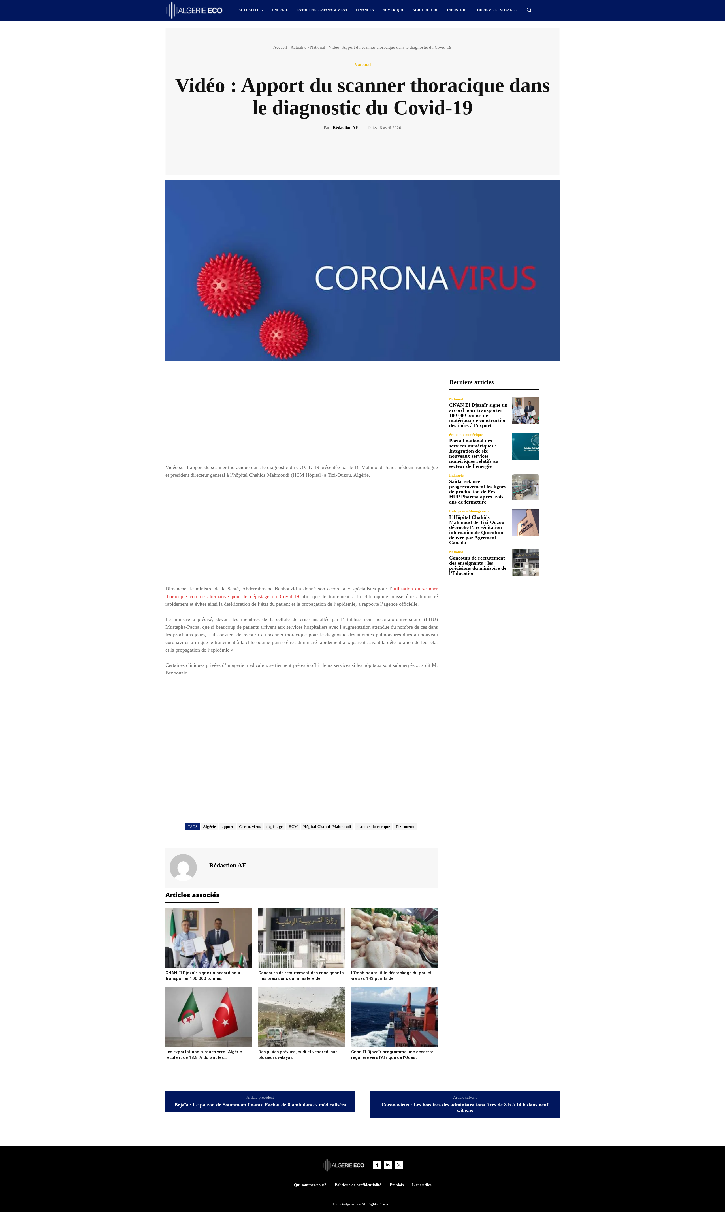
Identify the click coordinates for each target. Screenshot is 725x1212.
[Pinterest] (369, 150)
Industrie (456, 475)
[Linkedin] (388, 1165)
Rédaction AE (345, 127)
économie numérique (466, 434)
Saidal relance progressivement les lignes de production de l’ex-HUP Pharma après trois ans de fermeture (477, 492)
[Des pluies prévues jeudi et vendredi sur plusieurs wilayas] (301, 1017)
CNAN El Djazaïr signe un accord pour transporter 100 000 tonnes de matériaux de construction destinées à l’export (478, 415)
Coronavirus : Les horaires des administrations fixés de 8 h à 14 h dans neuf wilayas (464, 1107)
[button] (529, 9)
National (317, 47)
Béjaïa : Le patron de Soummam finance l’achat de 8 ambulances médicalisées (260, 1105)
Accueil (280, 47)
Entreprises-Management (469, 511)
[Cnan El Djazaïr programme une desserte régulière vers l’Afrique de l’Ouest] (394, 1017)
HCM (293, 827)
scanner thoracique (373, 827)
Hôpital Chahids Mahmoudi (327, 827)
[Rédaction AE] (187, 867)
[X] (356, 150)
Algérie (209, 827)
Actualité (298, 47)
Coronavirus (250, 827)
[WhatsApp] (382, 150)
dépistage (274, 827)
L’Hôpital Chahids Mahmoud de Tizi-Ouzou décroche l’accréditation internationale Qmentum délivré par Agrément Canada (476, 529)
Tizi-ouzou (405, 827)
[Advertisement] (301, 418)
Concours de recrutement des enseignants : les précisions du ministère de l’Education (477, 565)
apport (227, 827)
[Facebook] (343, 150)
